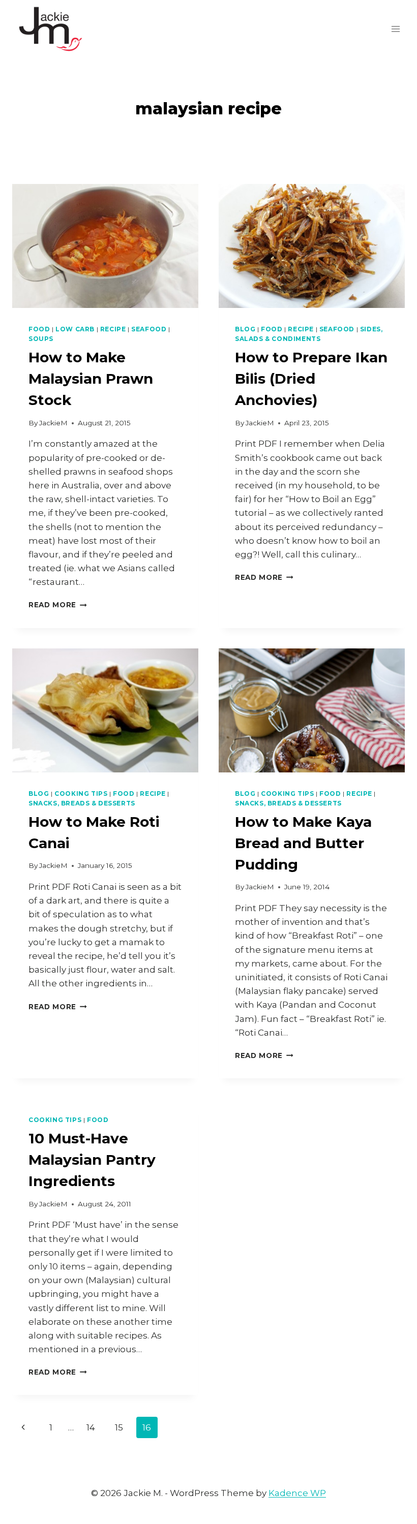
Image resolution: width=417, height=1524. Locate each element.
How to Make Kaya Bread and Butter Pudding (303, 843)
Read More (57, 605)
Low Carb (75, 329)
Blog (245, 329)
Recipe (113, 329)
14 (90, 1427)
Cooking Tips (80, 793)
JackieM (53, 423)
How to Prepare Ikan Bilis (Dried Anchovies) (311, 379)
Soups (40, 339)
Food (39, 329)
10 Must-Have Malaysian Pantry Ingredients (92, 1160)
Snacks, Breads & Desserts (81, 803)
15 (119, 1427)
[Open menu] (395, 29)
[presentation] (105, 246)
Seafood (148, 329)
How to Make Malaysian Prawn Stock (90, 379)
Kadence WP (297, 1493)
